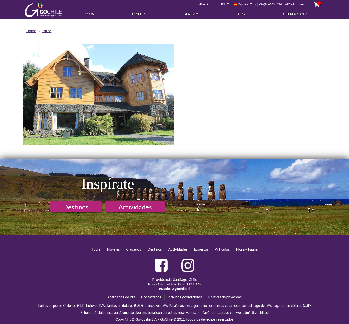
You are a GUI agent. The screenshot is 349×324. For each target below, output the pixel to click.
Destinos (191, 13)
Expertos (201, 249)
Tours (89, 13)
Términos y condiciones (185, 297)
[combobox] (221, 4)
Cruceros (133, 249)
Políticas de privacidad (225, 297)
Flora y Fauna (247, 249)
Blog (241, 13)
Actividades (135, 207)
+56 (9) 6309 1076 (270, 4)
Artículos (222, 249)
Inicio (206, 4)
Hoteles (139, 13)
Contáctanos (296, 4)
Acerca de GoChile (121, 297)
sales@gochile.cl (176, 288)
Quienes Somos (295, 13)
